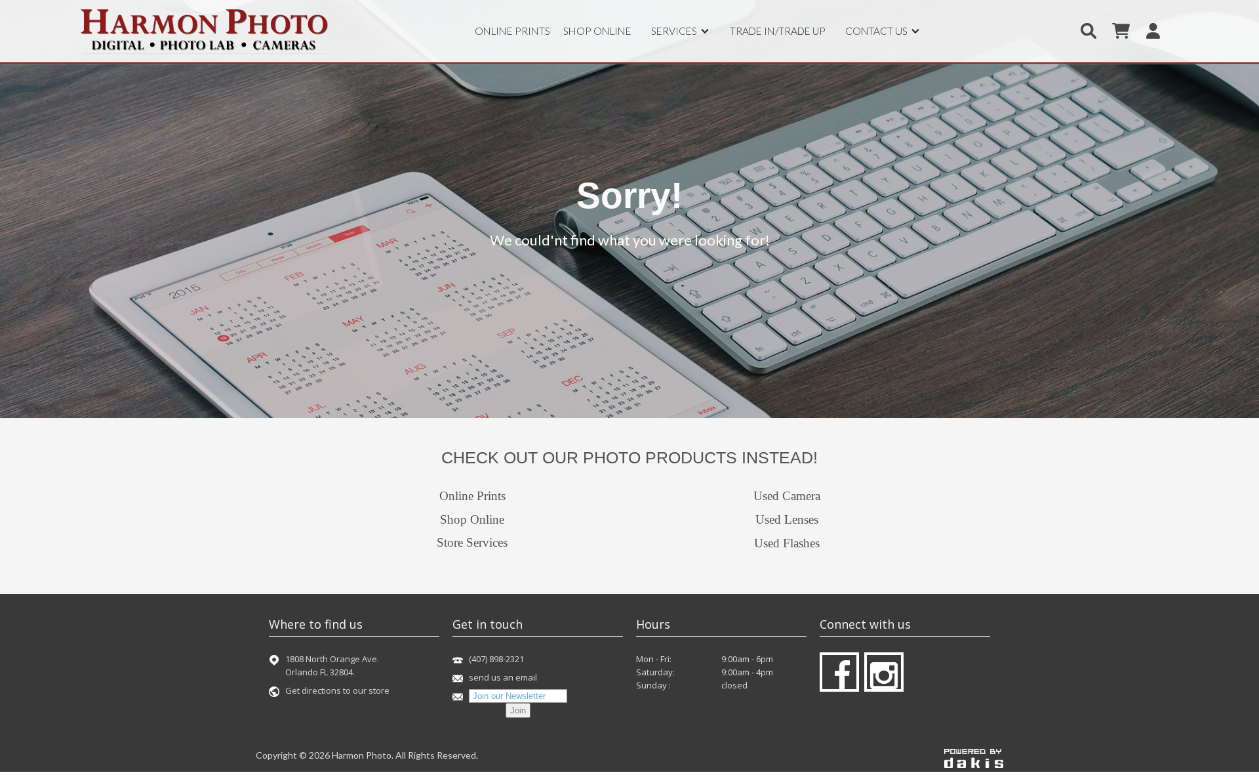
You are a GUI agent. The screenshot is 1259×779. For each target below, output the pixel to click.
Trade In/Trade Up (778, 31)
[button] (680, 31)
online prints (512, 31)
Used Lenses (786, 519)
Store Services (472, 542)
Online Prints (472, 496)
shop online (597, 31)
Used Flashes (787, 543)
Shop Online (472, 519)
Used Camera (786, 496)
